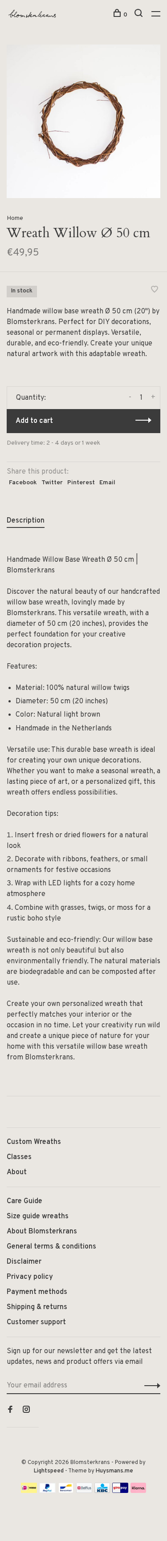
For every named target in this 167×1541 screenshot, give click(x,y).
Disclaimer (24, 1261)
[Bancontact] (66, 1491)
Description (26, 520)
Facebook (23, 483)
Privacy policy (30, 1277)
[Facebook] (10, 1410)
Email (107, 483)
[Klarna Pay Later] (138, 1491)
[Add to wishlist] (154, 290)
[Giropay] (120, 1491)
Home (15, 218)
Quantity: (31, 397)
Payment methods (37, 1292)
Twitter (52, 483)
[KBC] (102, 1491)
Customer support (36, 1322)
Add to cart (34, 421)
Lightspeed (49, 1471)
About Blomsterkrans (42, 1231)
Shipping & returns (37, 1307)
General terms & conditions (51, 1246)
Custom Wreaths (34, 1142)
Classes (19, 1157)
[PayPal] (47, 1491)
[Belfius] (84, 1491)
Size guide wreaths (38, 1216)
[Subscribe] (149, 1385)
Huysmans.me (114, 1471)
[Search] (139, 15)
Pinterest (81, 483)
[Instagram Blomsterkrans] (26, 1410)
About (17, 1172)
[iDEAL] (29, 1491)
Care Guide (24, 1201)
